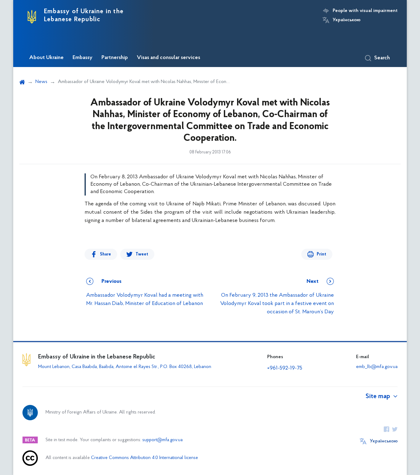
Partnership (114, 58)
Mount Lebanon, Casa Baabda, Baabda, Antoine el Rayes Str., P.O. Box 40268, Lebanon (125, 366)
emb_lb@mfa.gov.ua (377, 366)
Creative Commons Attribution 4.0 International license (144, 458)
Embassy (83, 58)
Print (321, 254)
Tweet (142, 254)
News (41, 81)
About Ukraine (46, 58)
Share (105, 254)
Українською (346, 20)
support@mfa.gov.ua (162, 440)
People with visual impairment (365, 10)
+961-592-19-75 (284, 368)
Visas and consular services (168, 58)
